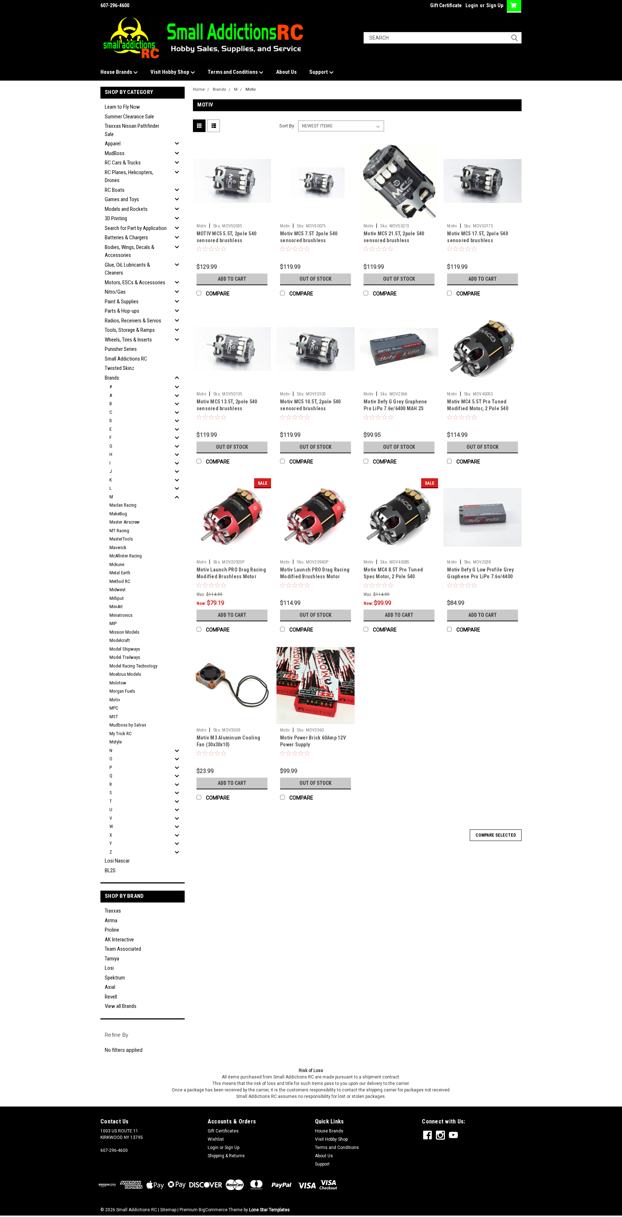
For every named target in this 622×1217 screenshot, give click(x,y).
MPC (113, 708)
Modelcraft (119, 640)
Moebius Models (125, 674)
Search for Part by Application (136, 228)
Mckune (116, 564)
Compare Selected (495, 835)
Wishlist (216, 1139)
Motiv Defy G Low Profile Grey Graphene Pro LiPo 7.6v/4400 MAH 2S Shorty (480, 576)
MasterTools (121, 539)
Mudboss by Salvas (127, 725)
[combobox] (443, 38)
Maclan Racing (122, 505)
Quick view (232, 215)
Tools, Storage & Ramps (130, 330)
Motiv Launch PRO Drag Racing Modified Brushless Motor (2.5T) (231, 576)
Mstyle (115, 742)
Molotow (117, 683)
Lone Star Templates (269, 1209)
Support (319, 72)
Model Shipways (124, 649)
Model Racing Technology (133, 666)
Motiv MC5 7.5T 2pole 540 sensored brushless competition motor (308, 240)
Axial (110, 987)
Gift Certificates (223, 1131)
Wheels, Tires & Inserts (128, 339)
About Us (286, 72)
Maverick (117, 547)
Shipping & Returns (226, 1155)
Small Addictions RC (126, 359)
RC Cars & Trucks (123, 162)
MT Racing (119, 530)
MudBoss (115, 153)
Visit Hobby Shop (170, 72)
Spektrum (115, 977)
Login (471, 5)
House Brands (116, 72)
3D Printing (116, 218)
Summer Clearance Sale (129, 116)
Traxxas (113, 911)
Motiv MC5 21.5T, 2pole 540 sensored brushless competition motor (394, 240)
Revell (111, 997)
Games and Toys (122, 199)
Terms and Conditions (233, 72)
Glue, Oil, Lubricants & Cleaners (127, 269)
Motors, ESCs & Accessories (135, 282)
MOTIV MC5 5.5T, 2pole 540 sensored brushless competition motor (226, 240)
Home (199, 89)
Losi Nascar (117, 861)
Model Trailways (124, 657)
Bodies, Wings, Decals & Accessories (129, 251)
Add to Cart (232, 279)
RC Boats (115, 190)
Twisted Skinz (119, 368)
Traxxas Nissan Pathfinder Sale (132, 130)
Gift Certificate (446, 5)
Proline (112, 930)
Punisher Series (121, 349)
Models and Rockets (126, 209)
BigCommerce (213, 1209)
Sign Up (494, 5)
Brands (112, 378)
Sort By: (287, 125)
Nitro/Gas (115, 292)
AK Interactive (119, 939)
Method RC (119, 581)
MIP (113, 623)
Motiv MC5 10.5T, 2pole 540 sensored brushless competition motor (310, 408)
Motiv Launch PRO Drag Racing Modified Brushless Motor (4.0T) (315, 576)
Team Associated (123, 949)
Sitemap (168, 1209)
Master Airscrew (124, 522)
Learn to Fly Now (122, 107)
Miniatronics (120, 615)
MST (113, 716)
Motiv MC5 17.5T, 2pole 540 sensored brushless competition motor (477, 240)
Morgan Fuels (122, 691)
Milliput (116, 598)
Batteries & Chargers (126, 237)
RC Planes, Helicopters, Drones (129, 176)
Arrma (111, 920)
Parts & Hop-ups (122, 311)
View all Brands (120, 1006)
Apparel (113, 143)
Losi (109, 968)
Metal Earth (119, 572)
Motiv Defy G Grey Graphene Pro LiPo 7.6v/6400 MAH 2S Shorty (395, 408)
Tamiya (112, 958)
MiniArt (116, 606)
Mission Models (124, 632)
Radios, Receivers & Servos (133, 320)
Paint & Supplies (122, 301)
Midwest (117, 589)
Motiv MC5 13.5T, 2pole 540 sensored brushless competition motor (227, 408)
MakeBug (118, 513)
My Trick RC (120, 733)
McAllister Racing (125, 555)
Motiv (114, 699)
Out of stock (315, 279)
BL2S (110, 870)
